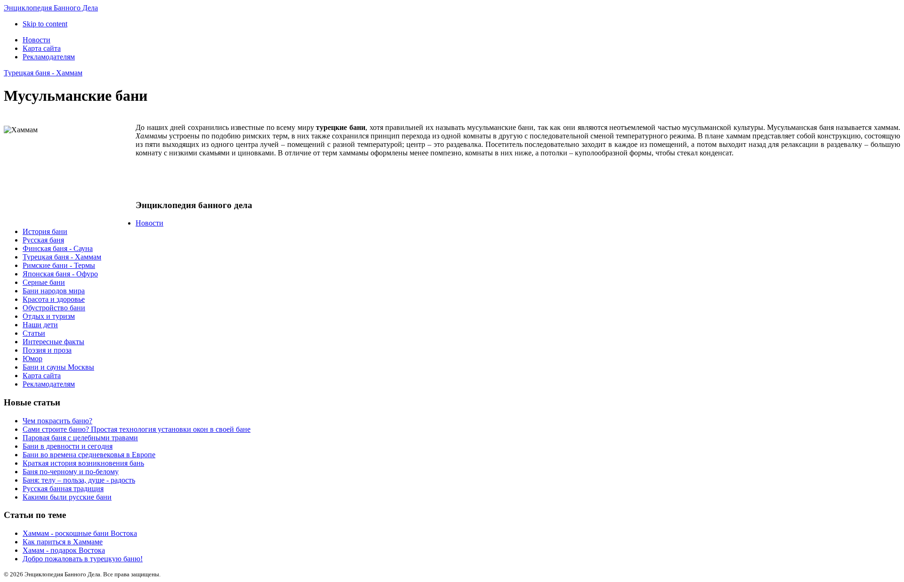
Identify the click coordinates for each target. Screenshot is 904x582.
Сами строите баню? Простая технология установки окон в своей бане (136, 429)
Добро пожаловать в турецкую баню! (83, 559)
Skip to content (45, 24)
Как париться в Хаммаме (63, 542)
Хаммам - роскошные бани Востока (80, 533)
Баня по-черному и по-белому (71, 472)
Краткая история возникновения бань (83, 463)
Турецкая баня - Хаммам (43, 73)
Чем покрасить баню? (57, 421)
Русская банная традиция (63, 489)
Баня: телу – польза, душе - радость (79, 480)
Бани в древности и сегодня (68, 446)
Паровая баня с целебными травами (80, 438)
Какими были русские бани (67, 497)
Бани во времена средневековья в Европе (89, 455)
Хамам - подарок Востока (64, 550)
